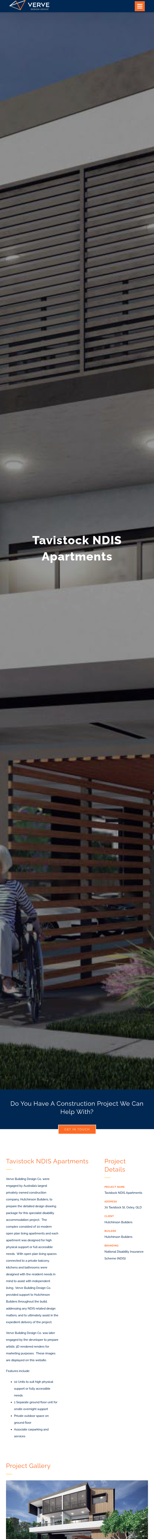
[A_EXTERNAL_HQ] (77, 1482)
